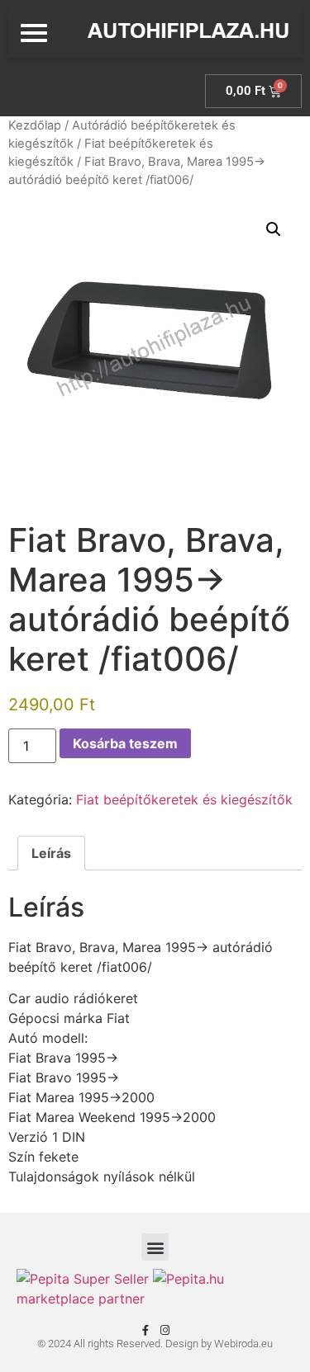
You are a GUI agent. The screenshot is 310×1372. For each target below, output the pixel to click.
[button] (274, 229)
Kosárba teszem (125, 743)
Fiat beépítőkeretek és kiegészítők (184, 799)
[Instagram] (165, 1330)
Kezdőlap (34, 125)
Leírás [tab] (51, 853)
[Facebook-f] (146, 1330)
